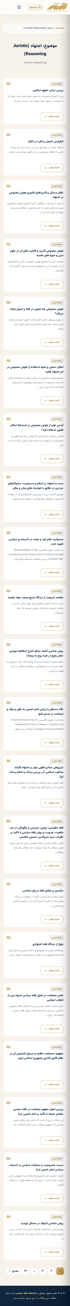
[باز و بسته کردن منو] (19, 7)
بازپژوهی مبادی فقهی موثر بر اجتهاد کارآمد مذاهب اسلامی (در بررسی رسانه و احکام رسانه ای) (36, 772)
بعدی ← (13, 1271)
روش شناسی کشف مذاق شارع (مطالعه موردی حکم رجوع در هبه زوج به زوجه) (36, 653)
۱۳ (25, 1271)
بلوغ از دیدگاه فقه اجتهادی (47, 944)
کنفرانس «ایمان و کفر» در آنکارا (45, 141)
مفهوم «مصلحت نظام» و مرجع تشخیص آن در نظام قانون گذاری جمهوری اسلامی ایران (36, 1056)
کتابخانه (60, 28)
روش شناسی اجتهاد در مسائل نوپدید (42, 1223)
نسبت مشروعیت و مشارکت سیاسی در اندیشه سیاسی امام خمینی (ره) (36, 1167)
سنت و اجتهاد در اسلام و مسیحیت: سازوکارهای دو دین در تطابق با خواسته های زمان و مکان (35, 486)
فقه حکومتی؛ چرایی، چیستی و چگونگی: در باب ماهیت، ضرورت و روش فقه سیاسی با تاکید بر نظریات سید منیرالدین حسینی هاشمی (36, 832)
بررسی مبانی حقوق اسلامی (48, 90)
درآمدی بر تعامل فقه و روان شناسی (42, 891)
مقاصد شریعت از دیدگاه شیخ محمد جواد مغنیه (35, 597)
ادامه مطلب (54, 116)
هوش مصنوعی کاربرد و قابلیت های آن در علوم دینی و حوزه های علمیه (36, 253)
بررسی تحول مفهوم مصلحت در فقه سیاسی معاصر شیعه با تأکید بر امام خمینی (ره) (38, 1111)
